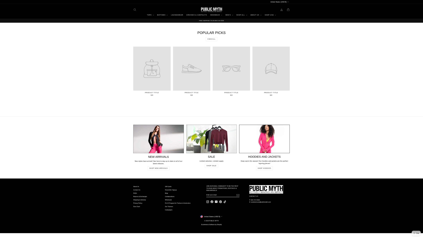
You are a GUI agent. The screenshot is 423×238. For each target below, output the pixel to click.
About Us (136, 186)
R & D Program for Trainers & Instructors (177, 203)
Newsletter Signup (171, 190)
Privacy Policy (137, 203)
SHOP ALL (241, 15)
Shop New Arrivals (158, 168)
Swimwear (215, 15)
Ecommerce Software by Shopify (211, 224)
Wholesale (168, 200)
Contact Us (136, 190)
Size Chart (136, 206)
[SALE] (211, 139)
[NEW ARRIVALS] (158, 139)
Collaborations (169, 196)
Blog (166, 193)
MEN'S (228, 15)
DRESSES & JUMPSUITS (196, 15)
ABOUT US (255, 15)
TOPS (149, 15)
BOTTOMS (161, 15)
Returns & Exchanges (140, 196)
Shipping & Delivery (139, 200)
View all (211, 39)
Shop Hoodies (264, 168)
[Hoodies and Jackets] (264, 139)
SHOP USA (269, 15)
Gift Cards (168, 186)
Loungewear (177, 15)
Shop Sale (211, 165)
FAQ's (135, 193)
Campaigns (168, 210)
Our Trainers (169, 206)
